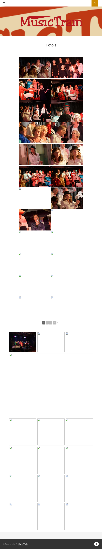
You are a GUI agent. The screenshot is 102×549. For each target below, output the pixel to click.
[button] (2, 3)
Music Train (23, 544)
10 (54, 323)
